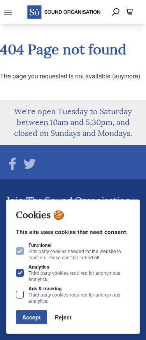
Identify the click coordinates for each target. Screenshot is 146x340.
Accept (31, 317)
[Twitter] (29, 164)
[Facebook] (12, 164)
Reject (63, 317)
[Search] (116, 12)
